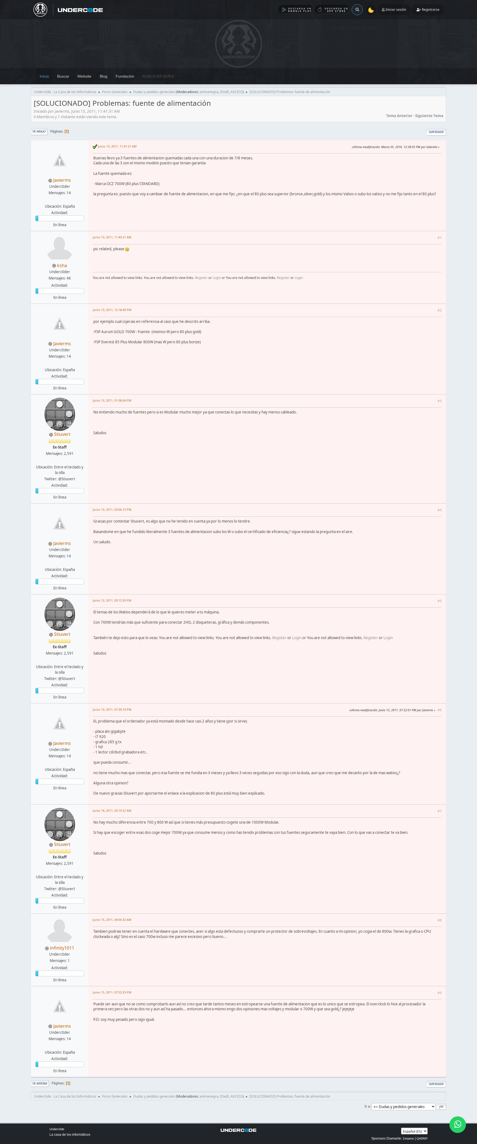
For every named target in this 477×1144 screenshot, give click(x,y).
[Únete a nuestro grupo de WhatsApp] (457, 1124)
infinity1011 (62, 948)
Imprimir (436, 132)
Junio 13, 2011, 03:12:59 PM (112, 600)
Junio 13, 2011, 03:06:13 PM (112, 509)
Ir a (367, 1106)
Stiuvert (62, 434)
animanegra (209, 91)
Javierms (62, 180)
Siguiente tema (429, 115)
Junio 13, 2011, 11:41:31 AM (117, 146)
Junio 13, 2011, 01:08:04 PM (112, 400)
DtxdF (224, 91)
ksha (62, 265)
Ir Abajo (39, 131)
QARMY (422, 1138)
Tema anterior (399, 115)
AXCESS (236, 91)
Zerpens (408, 1138)
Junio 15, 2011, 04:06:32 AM (112, 920)
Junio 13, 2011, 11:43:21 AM (112, 237)
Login (217, 277)
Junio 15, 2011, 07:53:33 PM (112, 992)
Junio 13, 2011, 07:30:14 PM (112, 709)
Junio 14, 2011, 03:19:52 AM (112, 810)
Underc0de (56, 1129)
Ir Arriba (40, 1083)
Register (201, 277)
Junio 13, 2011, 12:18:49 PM (112, 310)
